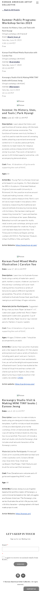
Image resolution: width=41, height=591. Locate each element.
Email (5, 545)
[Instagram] (18, 576)
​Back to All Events (11, 10)
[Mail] (23, 576)
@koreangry (14, 87)
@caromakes (14, 62)
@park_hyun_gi (13, 37)
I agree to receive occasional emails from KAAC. (20, 558)
